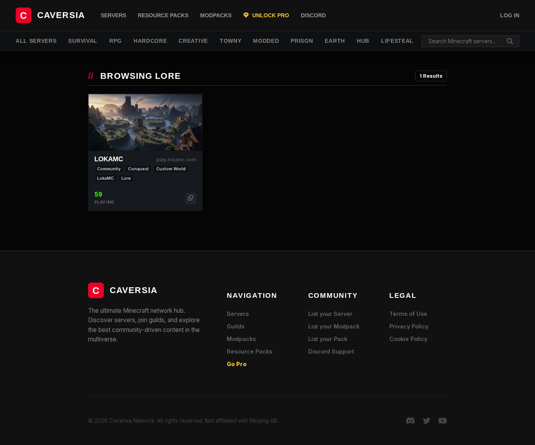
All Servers (36, 41)
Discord (313, 15)
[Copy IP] (190, 198)
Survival (82, 41)
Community (109, 168)
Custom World (171, 168)
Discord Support (331, 351)
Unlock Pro (270, 15)
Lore (126, 178)
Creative (193, 41)
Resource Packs (163, 15)
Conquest (138, 168)
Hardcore (150, 41)
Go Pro (237, 364)
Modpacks (215, 15)
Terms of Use (408, 313)
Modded (266, 41)
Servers (113, 15)
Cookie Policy (408, 339)
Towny (230, 41)
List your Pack (327, 339)
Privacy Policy (408, 326)
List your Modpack (334, 326)
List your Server (330, 313)
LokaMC (105, 178)
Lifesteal (397, 41)
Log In (509, 15)
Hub (363, 41)
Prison (302, 41)
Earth (335, 41)
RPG (115, 41)
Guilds (235, 326)
